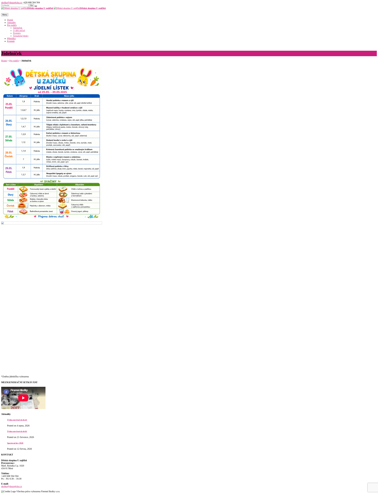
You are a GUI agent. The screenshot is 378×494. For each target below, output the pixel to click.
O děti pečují (19, 30)
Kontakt (11, 41)
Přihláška (11, 38)
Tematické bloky (20, 36)
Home (4, 60)
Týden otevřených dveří (17, 420)
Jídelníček (17, 28)
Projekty (17, 33)
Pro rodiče (12, 25)
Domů (10, 20)
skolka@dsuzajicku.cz (11, 2)
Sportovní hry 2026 (15, 443)
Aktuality (11, 22)
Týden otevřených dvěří (17, 431)
